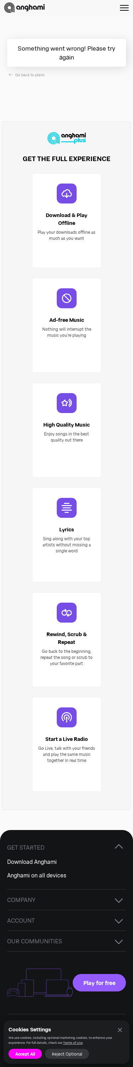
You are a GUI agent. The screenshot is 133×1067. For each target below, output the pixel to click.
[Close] (119, 1030)
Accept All (25, 1054)
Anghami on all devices (36, 875)
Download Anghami (32, 861)
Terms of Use (73, 1042)
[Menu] (124, 7)
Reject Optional (67, 1054)
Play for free (99, 983)
